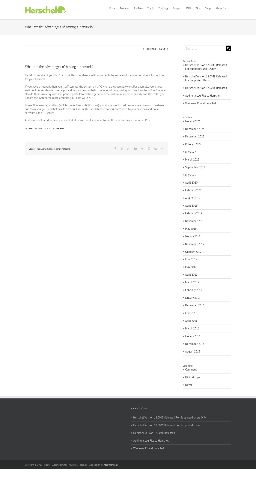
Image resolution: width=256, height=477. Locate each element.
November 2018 (194, 221)
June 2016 (191, 313)
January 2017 (192, 297)
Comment (191, 369)
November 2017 (194, 244)
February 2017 (193, 290)
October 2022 (193, 144)
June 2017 (191, 259)
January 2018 (192, 236)
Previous (151, 49)
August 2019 (192, 198)
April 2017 (191, 274)
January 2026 (192, 121)
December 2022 (194, 136)
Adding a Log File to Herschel (202, 95)
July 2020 (190, 175)
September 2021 (195, 167)
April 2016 (191, 320)
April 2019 (191, 205)
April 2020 (191, 182)
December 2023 (194, 129)
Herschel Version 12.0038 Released (206, 88)
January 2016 (192, 336)
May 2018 (191, 228)
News (188, 385)
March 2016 (192, 328)
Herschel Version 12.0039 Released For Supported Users (206, 78)
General (60, 128)
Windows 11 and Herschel (200, 103)
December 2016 (194, 305)
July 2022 (190, 152)
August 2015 (192, 351)
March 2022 (192, 159)
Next (162, 49)
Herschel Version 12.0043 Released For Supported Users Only (206, 66)
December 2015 (194, 344)
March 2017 (192, 282)
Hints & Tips (192, 377)
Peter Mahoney (110, 464)
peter (30, 128)
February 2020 (193, 190)
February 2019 (193, 213)
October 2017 (193, 252)
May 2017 (191, 267)
